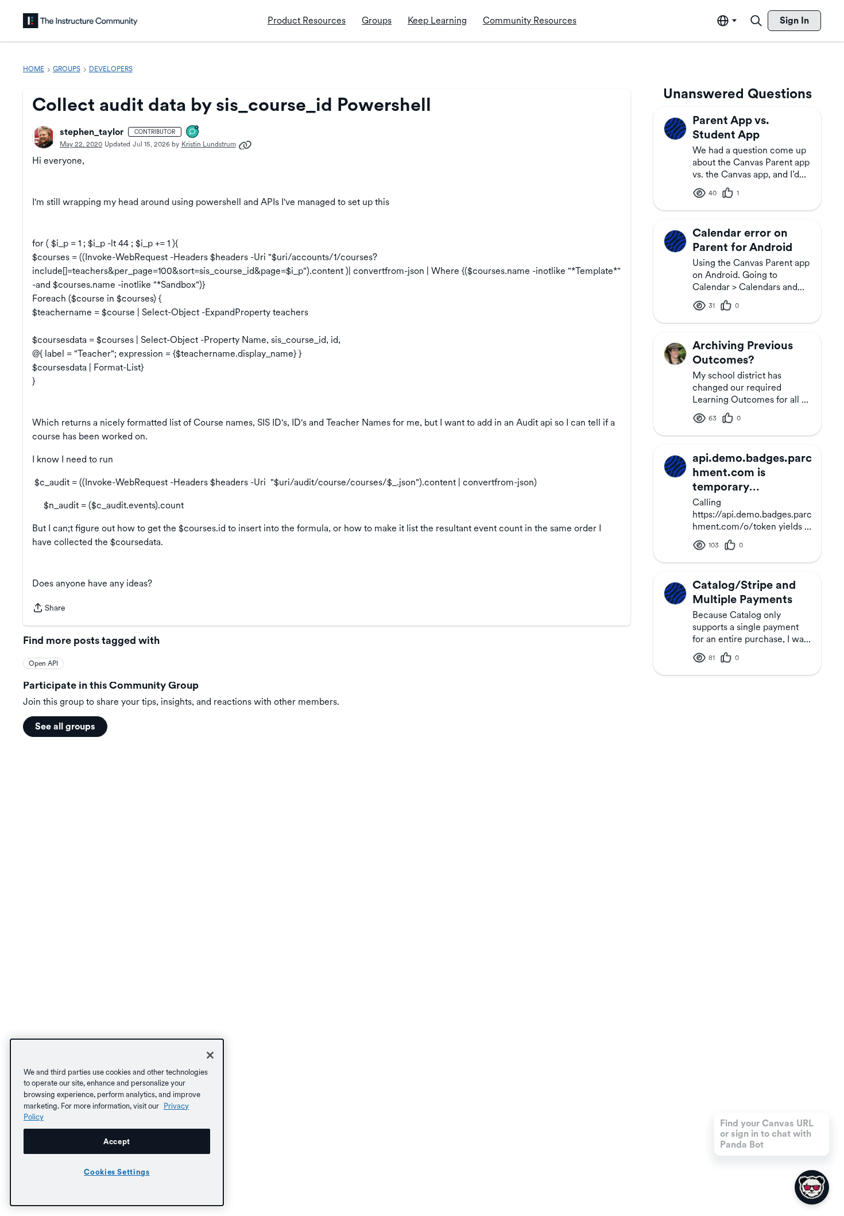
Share (48, 609)
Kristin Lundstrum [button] (208, 144)
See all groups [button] (65, 726)
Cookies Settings (117, 1171)
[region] (116, 1122)
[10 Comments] (193, 132)
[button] (43, 137)
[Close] (210, 1055)
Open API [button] (43, 663)
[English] (80, 20)
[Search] (756, 20)
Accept (116, 1141)
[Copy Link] (245, 144)
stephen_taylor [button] (91, 131)
